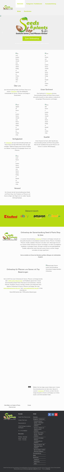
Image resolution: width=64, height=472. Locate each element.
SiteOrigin (48, 469)
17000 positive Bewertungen (15, 281)
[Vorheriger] (28, 387)
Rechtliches (27, 11)
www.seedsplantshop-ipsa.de (30, 288)
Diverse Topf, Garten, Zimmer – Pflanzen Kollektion (39, 434)
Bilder (19, 11)
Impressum (36, 459)
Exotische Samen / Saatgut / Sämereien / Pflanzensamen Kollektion (39, 423)
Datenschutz (37, 461)
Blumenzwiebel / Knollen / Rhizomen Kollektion (40, 450)
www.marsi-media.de (32, 469)
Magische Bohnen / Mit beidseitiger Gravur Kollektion (39, 446)
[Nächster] (30, 387)
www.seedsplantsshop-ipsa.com (12, 288)
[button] (2, 32)
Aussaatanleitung (50, 4)
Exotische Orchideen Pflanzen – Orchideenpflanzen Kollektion (38, 440)
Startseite (20, 4)
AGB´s (35, 463)
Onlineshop (14, 91)
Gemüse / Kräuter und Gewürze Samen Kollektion (39, 429)
